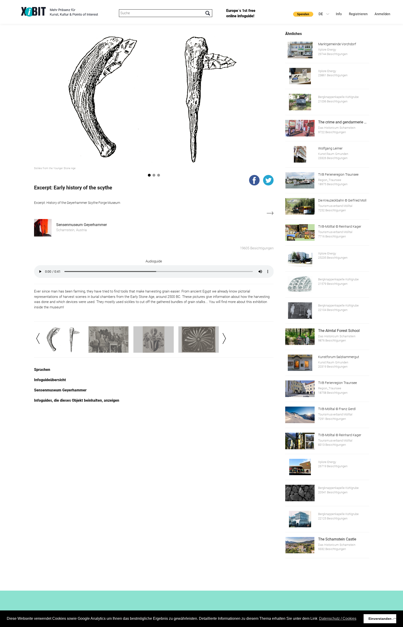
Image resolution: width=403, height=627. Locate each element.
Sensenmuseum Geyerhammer (81, 225)
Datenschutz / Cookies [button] (337, 618)
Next (224, 338)
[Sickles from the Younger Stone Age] (154, 98)
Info (339, 14)
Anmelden (382, 14)
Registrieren (358, 14)
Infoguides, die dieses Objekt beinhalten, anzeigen (76, 400)
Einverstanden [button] (380, 618)
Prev (38, 338)
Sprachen (42, 369)
